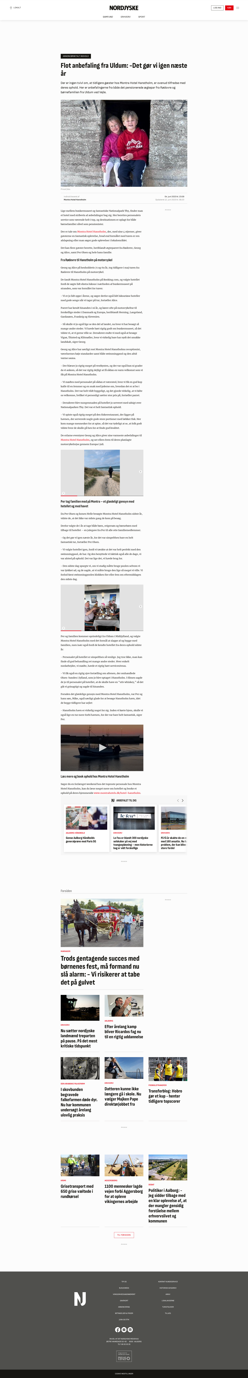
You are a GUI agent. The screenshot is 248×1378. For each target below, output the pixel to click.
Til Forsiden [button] (124, 1235)
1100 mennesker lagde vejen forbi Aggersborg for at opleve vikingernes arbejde (124, 1194)
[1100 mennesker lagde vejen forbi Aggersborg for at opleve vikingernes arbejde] (124, 1165)
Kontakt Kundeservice (168, 1282)
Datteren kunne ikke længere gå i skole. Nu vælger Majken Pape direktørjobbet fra (123, 1096)
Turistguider (168, 1307)
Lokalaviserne (168, 1301)
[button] (102, 747)
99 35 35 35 (125, 1344)
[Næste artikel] (182, 800)
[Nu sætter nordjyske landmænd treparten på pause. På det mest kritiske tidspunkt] (80, 1008)
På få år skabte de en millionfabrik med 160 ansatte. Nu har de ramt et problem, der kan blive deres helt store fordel (181, 843)
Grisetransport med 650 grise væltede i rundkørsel (77, 1191)
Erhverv (126, 16)
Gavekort (124, 1301)
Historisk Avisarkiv (168, 1288)
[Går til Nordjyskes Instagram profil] (124, 1329)
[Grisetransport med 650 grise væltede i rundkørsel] (80, 1165)
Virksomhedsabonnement (124, 1294)
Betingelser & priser (124, 1313)
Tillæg (168, 1313)
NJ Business (124, 1288)
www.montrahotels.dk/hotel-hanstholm (117, 792)
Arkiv (168, 1294)
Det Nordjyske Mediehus (128, 1339)
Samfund (108, 16)
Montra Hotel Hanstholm (91, 231)
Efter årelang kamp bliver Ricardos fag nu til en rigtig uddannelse (124, 1032)
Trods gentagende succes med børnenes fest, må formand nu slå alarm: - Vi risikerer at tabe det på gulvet (100, 970)
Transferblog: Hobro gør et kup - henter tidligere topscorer (165, 1096)
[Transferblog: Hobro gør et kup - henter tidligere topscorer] (168, 1069)
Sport (141, 16)
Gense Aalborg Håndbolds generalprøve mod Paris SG (81, 839)
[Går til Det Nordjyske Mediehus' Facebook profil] (117, 1329)
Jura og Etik (124, 1319)
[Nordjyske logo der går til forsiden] (124, 8)
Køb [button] (229, 8)
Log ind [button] (217, 8)
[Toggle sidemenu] (237, 7)
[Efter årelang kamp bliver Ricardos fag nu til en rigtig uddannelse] (124, 1006)
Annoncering (124, 1307)
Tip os (124, 1282)
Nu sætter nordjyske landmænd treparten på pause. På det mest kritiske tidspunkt (79, 1038)
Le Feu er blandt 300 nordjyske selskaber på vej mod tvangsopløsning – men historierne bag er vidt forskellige (133, 843)
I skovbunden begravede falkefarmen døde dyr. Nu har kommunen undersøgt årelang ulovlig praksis (79, 1102)
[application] (102, 748)
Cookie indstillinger (124, 1374)
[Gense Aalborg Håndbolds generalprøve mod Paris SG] (86, 818)
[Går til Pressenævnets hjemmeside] (124, 1356)
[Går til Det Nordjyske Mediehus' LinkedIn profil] (130, 1329)
